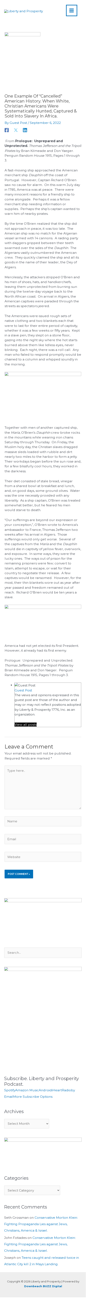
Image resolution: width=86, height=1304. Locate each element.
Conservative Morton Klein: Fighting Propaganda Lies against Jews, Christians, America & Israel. (41, 1224)
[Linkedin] (25, 130)
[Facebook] (7, 130)
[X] (16, 130)
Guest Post (23, 690)
